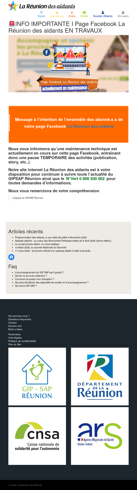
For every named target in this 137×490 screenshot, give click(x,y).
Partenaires (14, 334)
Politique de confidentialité (22, 341)
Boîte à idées (15, 329)
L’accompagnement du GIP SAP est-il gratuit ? (39, 272)
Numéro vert (15, 326)
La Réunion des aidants (90, 126)
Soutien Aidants (103, 16)
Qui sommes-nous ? (19, 316)
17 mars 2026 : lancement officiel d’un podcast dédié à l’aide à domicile (52, 250)
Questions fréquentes (19, 319)
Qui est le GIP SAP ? (26, 285)
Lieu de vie (56, 16)
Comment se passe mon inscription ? (34, 279)
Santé (41, 16)
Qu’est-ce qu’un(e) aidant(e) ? (31, 275)
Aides (72, 16)
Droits (84, 16)
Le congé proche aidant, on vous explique (37, 244)
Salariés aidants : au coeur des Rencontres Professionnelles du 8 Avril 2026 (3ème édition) (63, 240)
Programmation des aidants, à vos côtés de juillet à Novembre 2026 (51, 237)
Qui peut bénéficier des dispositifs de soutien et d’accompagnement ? (52, 282)
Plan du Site (14, 344)
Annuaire (123, 16)
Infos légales (15, 337)
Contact (12, 322)
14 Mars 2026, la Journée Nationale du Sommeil (40, 247)
